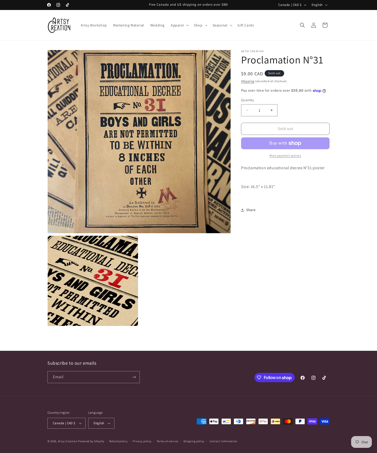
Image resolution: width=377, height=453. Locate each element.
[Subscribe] (134, 377)
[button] (179, 25)
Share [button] (251, 209)
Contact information (223, 441)
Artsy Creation (67, 441)
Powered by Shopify (91, 441)
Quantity (247, 100)
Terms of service (167, 441)
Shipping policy (194, 441)
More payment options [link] (285, 155)
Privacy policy (142, 441)
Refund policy (118, 441)
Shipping (247, 81)
